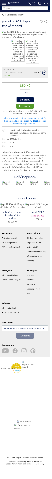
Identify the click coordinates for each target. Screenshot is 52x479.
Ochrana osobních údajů (37, 254)
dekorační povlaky (15, 14)
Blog (29, 295)
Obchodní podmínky (35, 240)
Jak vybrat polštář (9, 310)
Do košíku (25, 101)
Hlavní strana (3, 15)
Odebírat (25, 337)
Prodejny (30, 263)
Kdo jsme (30, 277)
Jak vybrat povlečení (10, 244)
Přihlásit (29, 3)
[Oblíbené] (41, 21)
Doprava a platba (34, 244)
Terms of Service (32, 466)
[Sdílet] (45, 21)
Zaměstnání (31, 286)
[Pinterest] (32, 353)
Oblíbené (34, 3)
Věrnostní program (34, 258)
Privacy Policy (17, 466)
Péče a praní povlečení (11, 249)
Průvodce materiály (9, 240)
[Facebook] (15, 353)
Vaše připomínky (33, 291)
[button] (4, 35)
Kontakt (30, 282)
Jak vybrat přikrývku (10, 277)
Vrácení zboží (32, 249)
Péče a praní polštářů (10, 314)
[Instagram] (24, 353)
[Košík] (39, 3)
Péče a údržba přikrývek (11, 282)
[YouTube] (5, 353)
